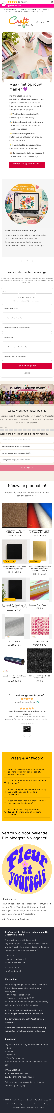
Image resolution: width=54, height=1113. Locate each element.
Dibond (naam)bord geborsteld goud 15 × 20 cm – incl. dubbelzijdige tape (39, 568)
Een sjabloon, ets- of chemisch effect (16, 347)
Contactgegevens (18, 1107)
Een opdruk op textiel (11, 308)
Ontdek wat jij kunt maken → (26, 164)
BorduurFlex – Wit (14, 641)
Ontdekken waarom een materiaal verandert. (16, 440)
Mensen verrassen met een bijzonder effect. (16, 446)
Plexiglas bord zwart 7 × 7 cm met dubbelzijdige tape (14, 567)
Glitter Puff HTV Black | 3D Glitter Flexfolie (39, 677)
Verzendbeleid (44, 1104)
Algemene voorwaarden (28, 1104)
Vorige (27, 373)
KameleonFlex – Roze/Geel (39, 605)
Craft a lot (13, 1100)
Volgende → (27, 468)
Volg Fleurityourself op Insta (15, 919)
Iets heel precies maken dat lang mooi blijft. (16, 453)
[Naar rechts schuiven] (32, 261)
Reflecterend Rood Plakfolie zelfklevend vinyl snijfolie (39, 531)
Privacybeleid (12, 1104)
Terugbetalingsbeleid (43, 1100)
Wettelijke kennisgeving (35, 1107)
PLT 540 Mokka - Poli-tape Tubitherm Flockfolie (14, 531)
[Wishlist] (42, 22)
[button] (5, 22)
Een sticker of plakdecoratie (13, 318)
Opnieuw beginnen (27, 365)
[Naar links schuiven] (21, 261)
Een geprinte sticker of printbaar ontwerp (17, 327)
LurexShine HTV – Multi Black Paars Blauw (14, 677)
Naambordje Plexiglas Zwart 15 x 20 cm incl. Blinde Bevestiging (14, 606)
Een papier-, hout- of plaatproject (15, 356)
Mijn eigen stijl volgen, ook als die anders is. (16, 460)
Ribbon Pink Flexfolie (40, 641)
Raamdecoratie (8, 337)
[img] (27, 698)
